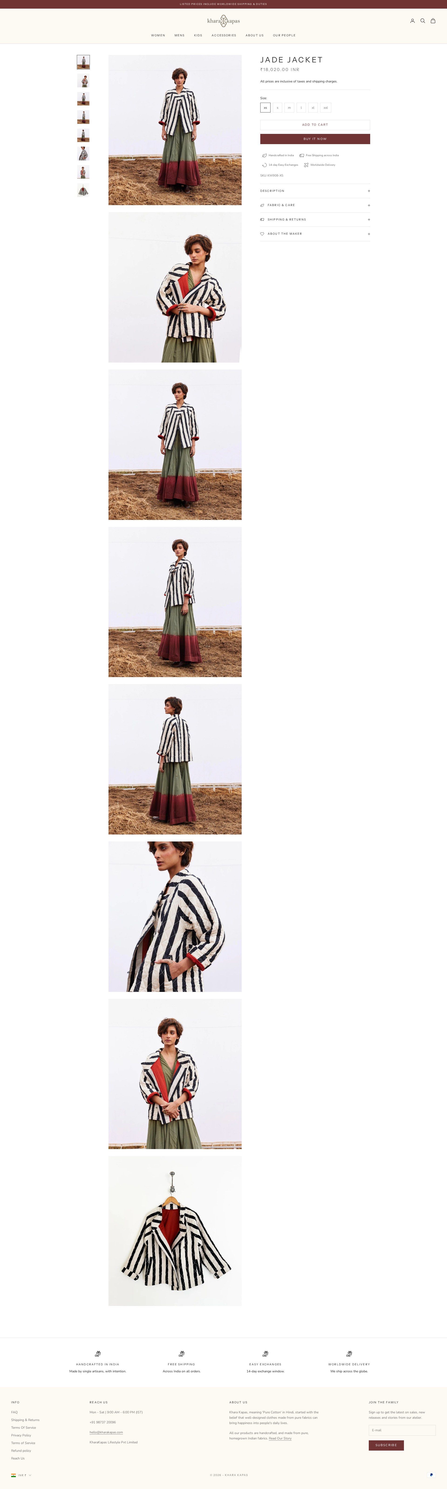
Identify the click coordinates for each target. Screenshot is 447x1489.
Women (158, 35)
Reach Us (18, 1458)
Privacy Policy (21, 1435)
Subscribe (386, 1445)
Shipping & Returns (25, 1420)
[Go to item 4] (83, 117)
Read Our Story (280, 1438)
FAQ (14, 1412)
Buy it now (315, 139)
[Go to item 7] (83, 172)
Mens (180, 35)
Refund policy (21, 1450)
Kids (198, 35)
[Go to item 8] (83, 190)
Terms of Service (23, 1443)
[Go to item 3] (83, 99)
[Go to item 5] (83, 135)
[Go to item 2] (83, 80)
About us (255, 35)
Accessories (224, 35)
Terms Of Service (23, 1427)
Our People (284, 35)
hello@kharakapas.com (106, 1432)
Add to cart (315, 125)
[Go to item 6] (83, 153)
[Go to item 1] (83, 62)
